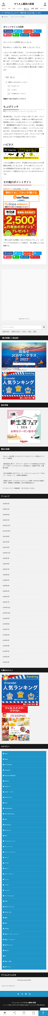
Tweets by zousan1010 (24, 980)
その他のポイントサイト (17, 93)
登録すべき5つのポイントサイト (17, 82)
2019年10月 (6, 613)
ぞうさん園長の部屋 (24, 4)
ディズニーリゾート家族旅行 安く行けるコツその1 (18, 488)
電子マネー (8, 967)
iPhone (7, 781)
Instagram (8, 770)
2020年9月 (6, 558)
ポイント (26, 8)
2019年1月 (6, 662)
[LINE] (16, 34)
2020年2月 (6, 596)
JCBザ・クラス (9, 792)
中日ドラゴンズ (9, 907)
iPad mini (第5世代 (10, 775)
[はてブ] (37, 31)
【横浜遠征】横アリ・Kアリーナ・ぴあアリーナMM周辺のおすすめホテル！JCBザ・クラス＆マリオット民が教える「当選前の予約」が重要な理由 (24, 466)
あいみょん (8, 830)
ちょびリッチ (13, 86)
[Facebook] (8, 31)
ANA (6, 753)
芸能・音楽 (8, 961)
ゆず (14, 8)
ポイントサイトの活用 (17, 17)
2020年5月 (6, 580)
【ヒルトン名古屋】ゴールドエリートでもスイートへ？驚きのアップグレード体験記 (23, 457)
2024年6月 (6, 514)
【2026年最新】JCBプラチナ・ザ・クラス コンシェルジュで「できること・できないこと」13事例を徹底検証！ (24, 474)
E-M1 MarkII (8, 764)
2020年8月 (6, 564)
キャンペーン (9, 846)
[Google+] (28, 31)
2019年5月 (6, 640)
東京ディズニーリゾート (12, 934)
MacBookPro (8, 808)
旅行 (6, 923)
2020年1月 (6, 602)
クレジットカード (10, 852)
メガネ (7, 885)
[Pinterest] (35, 34)
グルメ (7, 857)
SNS (6, 819)
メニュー (24, 1014)
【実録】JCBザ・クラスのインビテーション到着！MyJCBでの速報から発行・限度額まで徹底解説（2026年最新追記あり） (23, 482)
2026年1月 (6, 509)
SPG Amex (8, 825)
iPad (35, 331)
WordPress (41, 1005)
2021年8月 (6, 536)
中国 (6, 901)
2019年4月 (6, 646)
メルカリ (7, 890)
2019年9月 (6, 618)
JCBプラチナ (6, 331)
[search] (44, 327)
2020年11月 (6, 553)
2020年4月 (6, 585)
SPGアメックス (16, 331)
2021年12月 (6, 525)
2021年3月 (6, 542)
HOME (6, 17)
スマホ (7, 863)
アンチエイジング (10, 841)
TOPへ (43, 1014)
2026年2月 (6, 503)
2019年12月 (6, 607)
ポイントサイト (9, 874)
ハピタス (12, 90)
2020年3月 (6, 591)
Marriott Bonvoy (9, 814)
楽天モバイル (9, 945)
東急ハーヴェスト (10, 939)
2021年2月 (6, 547)
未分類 (7, 928)
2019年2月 (6, 657)
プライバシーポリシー (8, 986)
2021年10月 (6, 531)
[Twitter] (18, 31)
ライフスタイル (9, 896)
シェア (14, 1014)
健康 (6, 917)
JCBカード (8, 786)
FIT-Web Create (22, 1005)
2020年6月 (6, 575)
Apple (6, 759)
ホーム (4, 1014)
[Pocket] (7, 34)
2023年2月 (6, 520)
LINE (6, 803)
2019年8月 (6, 624)
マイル (24, 331)
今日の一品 (8, 912)
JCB (9, 8)
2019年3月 (6, 651)
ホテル (4, 8)
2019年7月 (6, 629)
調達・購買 (34, 8)
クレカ (20, 8)
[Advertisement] (24, 293)
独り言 (7, 950)
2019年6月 (6, 635)
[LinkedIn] (25, 34)
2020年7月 (6, 569)
